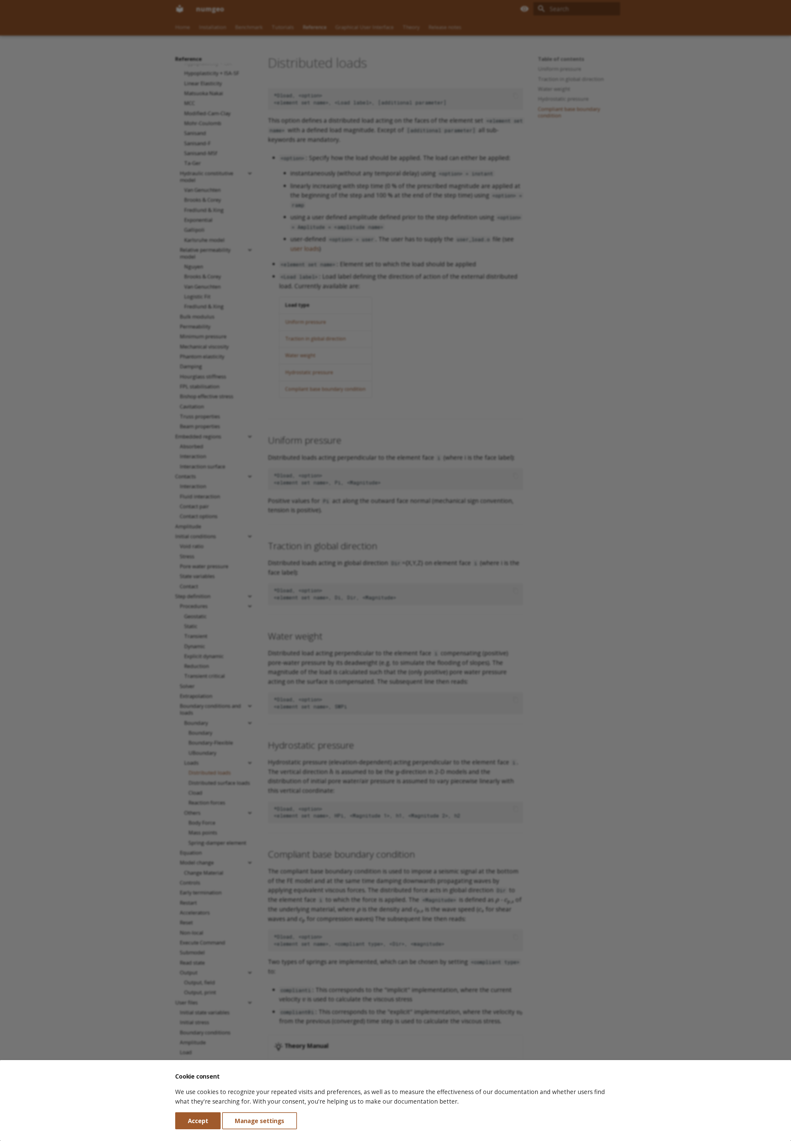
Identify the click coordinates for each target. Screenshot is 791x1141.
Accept (198, 1121)
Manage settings (259, 1121)
